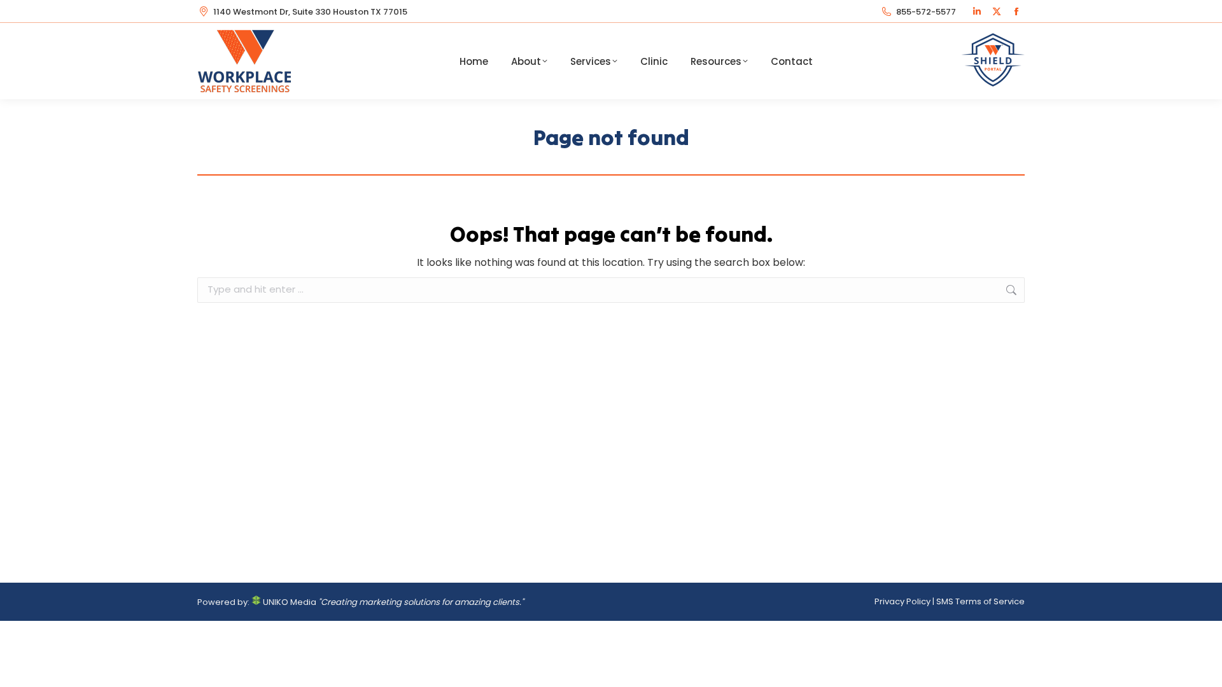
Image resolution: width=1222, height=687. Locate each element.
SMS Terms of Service (980, 601)
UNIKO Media (288, 602)
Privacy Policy (902, 601)
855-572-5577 (926, 12)
